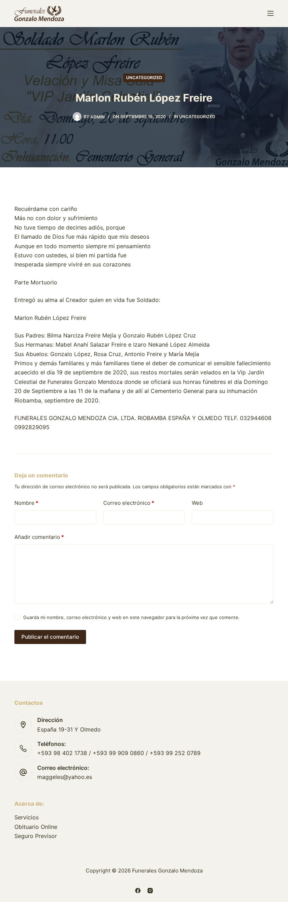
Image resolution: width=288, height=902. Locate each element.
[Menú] (270, 13)
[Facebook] (137, 890)
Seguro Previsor (35, 835)
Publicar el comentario (50, 636)
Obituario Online (35, 826)
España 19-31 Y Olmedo (69, 729)
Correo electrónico (128, 503)
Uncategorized (144, 77)
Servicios (26, 817)
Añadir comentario (39, 537)
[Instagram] (150, 890)
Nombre (26, 503)
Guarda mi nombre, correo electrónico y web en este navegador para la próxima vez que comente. (131, 617)
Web (197, 503)
